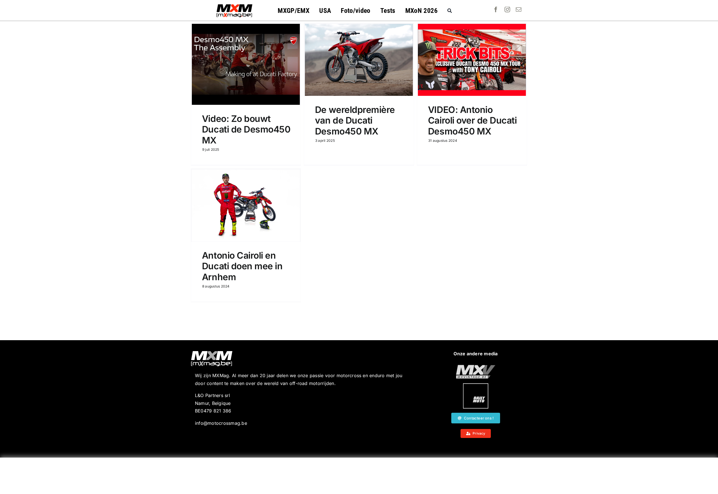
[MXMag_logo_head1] (234, 5)
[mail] (518, 9)
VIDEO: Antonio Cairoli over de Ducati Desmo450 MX (472, 120)
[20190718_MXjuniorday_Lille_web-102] (475, 385)
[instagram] (507, 9)
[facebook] (496, 9)
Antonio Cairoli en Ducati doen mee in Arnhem (242, 266)
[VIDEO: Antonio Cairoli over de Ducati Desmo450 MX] (472, 60)
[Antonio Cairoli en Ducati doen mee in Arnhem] (246, 206)
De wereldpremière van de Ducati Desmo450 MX (355, 120)
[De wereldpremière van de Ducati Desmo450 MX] (359, 60)
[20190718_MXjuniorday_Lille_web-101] (475, 367)
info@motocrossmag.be (221, 423)
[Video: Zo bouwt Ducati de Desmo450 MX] (246, 64)
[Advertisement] (359, 475)
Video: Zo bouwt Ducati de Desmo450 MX (246, 129)
